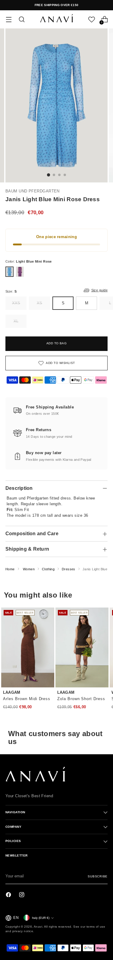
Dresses (68, 569)
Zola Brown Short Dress (81, 699)
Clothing (48, 569)
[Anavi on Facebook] (9, 895)
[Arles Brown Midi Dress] (27, 647)
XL (16, 321)
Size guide (99, 290)
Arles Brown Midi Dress (26, 699)
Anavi (38, 926)
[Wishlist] (91, 19)
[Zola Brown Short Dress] (81, 647)
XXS (16, 303)
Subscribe (98, 876)
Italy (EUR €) (40, 917)
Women (29, 569)
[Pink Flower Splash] (20, 272)
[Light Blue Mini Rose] (9, 272)
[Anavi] (56, 19)
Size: (11, 291)
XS (39, 303)
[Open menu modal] (8, 19)
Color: (28, 261)
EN (16, 918)
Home (10, 569)
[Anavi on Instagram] (22, 895)
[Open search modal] (21, 19)
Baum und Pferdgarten (32, 191)
